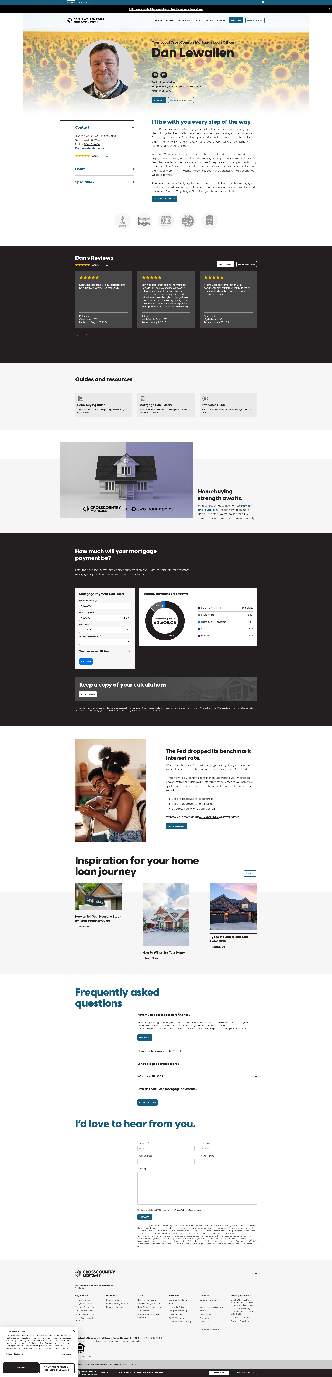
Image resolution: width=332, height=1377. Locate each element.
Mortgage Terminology (178, 1311)
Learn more (145, 1038)
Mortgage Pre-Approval (85, 1307)
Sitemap (134, 1364)
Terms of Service (195, 1210)
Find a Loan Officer (208, 1325)
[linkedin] (163, 75)
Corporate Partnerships (209, 1300)
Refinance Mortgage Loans (117, 1307)
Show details (66, 1355)
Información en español (210, 1329)
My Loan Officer (184, 20)
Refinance (170, 20)
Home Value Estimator (178, 1307)
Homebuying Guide (83, 1300)
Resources (209, 20)
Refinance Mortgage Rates (117, 1304)
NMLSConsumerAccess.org (180, 1322)
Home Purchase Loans (84, 1314)
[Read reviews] (82, 155)
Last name (206, 1143)
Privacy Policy (180, 1210)
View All (250, 874)
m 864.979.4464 (127, 1373)
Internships (204, 1311)
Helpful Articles (175, 1304)
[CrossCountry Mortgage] (85, 20)
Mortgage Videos (176, 1314)
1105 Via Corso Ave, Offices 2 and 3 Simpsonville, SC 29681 (96, 138)
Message (142, 1168)
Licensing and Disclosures (241, 1318)
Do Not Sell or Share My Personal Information (57, 1368)
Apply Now (236, 20)
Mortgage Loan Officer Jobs (211, 1307)
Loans (198, 20)
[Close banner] (74, 1331)
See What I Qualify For (181, 100)
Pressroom (204, 1318)
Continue (21, 1368)
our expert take (209, 817)
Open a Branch (206, 1314)
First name (143, 1143)
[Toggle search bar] (263, 2)
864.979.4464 (92, 144)
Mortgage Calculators (178, 1300)
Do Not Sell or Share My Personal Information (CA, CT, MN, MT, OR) (243, 1311)
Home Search (84, 3)
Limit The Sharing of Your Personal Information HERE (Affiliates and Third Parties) (242, 1302)
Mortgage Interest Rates (85, 1304)
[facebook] (155, 75)
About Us (221, 20)
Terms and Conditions (240, 1321)
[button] (104, 127)
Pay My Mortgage (176, 1318)
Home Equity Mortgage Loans (149, 1307)
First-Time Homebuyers (84, 1311)
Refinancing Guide (114, 1300)
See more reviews (246, 264)
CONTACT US (145, 1217)
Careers (203, 1304)
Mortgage (71, 3)
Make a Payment (255, 20)
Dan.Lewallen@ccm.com (90, 148)
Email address (145, 1155)
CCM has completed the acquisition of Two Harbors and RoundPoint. (166, 9)
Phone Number (208, 1155)
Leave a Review (226, 264)
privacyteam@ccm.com (154, 1244)
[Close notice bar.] (328, 9)
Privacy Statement (14, 1354)
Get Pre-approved (176, 826)
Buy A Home (157, 20)
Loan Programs (143, 1311)
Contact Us (204, 1322)
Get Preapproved (147, 1103)
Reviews (103, 156)
